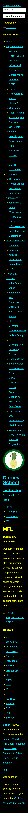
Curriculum (12, 511)
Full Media (8, 743)
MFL (8, 521)
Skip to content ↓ (12, 5)
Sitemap (20, 743)
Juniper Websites (12, 739)
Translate (11, 27)
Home (9, 507)
